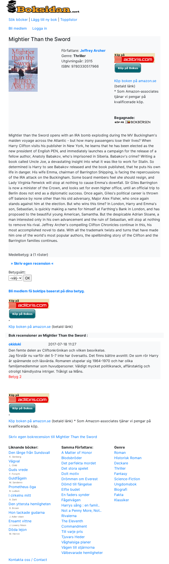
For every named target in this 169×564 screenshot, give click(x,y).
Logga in (39, 28)
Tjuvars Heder (73, 537)
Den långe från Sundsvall (29, 452)
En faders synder (75, 494)
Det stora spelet (74, 468)
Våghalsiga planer (76, 542)
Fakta (118, 494)
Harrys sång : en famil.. (80, 505)
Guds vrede (18, 469)
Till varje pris (72, 531)
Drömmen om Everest (79, 479)
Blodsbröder (71, 458)
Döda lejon (18, 529)
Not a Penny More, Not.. (81, 510)
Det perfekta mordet (78, 463)
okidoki (15, 344)
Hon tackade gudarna (27, 512)
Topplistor (68, 19)
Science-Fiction (127, 479)
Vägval (14, 461)
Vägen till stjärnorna (78, 547)
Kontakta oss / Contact (28, 559)
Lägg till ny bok (44, 19)
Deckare (121, 463)
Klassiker (121, 500)
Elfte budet (70, 489)
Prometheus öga (22, 487)
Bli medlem (18, 28)
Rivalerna (69, 516)
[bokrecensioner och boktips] (42, 6)
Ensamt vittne (20, 521)
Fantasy (120, 473)
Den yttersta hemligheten (30, 504)
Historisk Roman (127, 458)
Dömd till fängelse (76, 484)
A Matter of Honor (76, 452)
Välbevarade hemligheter (82, 552)
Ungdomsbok (125, 484)
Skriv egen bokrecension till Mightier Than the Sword (53, 437)
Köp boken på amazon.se (135, 81)
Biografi (120, 489)
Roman (120, 452)
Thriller (120, 468)
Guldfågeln (18, 478)
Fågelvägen (71, 500)
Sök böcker (18, 19)
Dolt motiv (70, 473)
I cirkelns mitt (20, 495)
